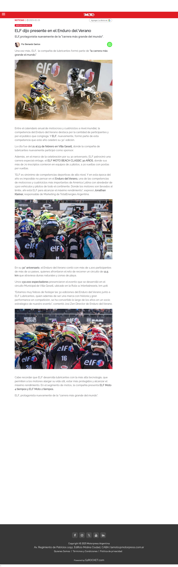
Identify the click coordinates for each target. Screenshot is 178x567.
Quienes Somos (62, 551)
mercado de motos (23, 25)
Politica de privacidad (111, 551)
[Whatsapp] (109, 44)
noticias (19, 20)
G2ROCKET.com (94, 560)
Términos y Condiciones (85, 551)
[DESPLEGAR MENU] (3, 14)
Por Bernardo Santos (30, 44)
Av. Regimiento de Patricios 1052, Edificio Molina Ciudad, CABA (71, 547)
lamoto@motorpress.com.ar (127, 547)
